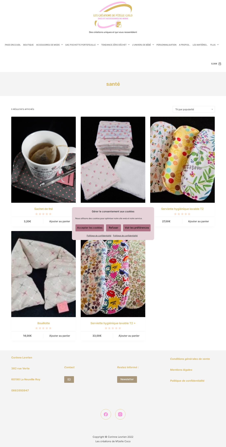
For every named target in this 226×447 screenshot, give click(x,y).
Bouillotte (43, 323)
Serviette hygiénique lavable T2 (182, 209)
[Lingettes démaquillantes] (113, 160)
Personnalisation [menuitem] (166, 45)
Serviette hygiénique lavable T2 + (113, 323)
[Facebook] (106, 414)
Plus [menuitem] (213, 45)
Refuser (113, 227)
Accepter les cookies (89, 227)
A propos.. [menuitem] (184, 45)
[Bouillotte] (43, 274)
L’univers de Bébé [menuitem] (141, 45)
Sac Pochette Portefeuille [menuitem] (80, 45)
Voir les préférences (137, 227)
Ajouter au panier (59, 221)
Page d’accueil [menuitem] (13, 45)
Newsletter (127, 379)
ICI (69, 379)
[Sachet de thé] (43, 160)
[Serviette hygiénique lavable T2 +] (113, 274)
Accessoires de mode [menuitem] (48, 45)
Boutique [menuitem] (28, 45)
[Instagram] (120, 414)
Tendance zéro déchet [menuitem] (114, 45)
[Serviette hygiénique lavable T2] (182, 160)
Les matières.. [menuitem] (200, 45)
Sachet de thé (43, 209)
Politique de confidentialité (99, 235)
